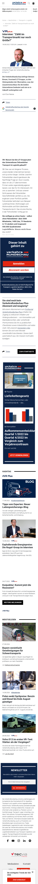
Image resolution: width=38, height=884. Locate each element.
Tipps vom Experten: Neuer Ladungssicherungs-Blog (16, 505)
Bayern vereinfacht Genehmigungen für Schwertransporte (12, 651)
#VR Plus (7, 476)
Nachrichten (12, 20)
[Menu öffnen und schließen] (3, 3)
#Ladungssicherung (17, 500)
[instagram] (19, 840)
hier (20, 289)
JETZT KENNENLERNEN (19, 455)
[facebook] (8, 840)
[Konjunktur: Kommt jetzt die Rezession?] (19, 569)
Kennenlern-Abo (24, 328)
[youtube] (13, 840)
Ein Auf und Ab (10, 448)
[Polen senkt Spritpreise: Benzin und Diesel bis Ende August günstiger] (19, 680)
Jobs (10, 869)
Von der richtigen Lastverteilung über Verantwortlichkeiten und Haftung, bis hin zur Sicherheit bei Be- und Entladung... (17, 513)
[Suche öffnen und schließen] (28, 3)
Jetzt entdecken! (19, 880)
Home (4, 20)
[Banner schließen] (32, 872)
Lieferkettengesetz (17, 396)
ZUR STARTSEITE (26, 351)
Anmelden (18, 263)
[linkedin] (24, 840)
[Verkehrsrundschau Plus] (7, 31)
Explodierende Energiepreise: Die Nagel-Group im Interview (17, 546)
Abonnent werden (19, 270)
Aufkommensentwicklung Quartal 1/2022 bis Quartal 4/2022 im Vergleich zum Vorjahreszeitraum (21, 437)
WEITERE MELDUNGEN (12, 602)
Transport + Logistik (25, 20)
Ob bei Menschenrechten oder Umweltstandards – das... (16, 401)
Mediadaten (13, 864)
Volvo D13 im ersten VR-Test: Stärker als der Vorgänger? (17, 740)
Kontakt (26, 864)
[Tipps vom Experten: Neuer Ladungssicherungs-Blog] (19, 488)
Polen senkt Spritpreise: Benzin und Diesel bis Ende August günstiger (18, 699)
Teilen (8, 102)
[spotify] (30, 840)
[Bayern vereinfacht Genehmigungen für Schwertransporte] (19, 632)
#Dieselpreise (15, 692)
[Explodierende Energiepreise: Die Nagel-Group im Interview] (19, 529)
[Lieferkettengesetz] (19, 381)
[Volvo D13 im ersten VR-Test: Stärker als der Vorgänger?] (19, 723)
